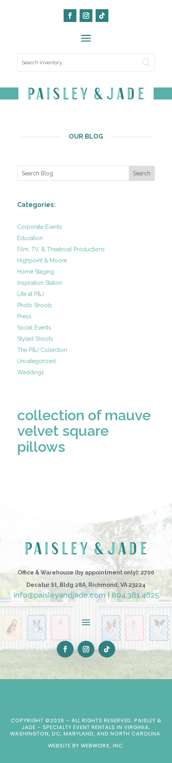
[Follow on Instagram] (86, 15)
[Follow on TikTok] (102, 15)
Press (24, 316)
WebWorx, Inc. (102, 745)
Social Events (34, 327)
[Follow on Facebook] (70, 15)
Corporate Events (39, 227)
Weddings (30, 372)
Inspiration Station (39, 283)
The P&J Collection (42, 350)
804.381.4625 (135, 594)
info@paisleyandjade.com (60, 594)
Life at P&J (30, 294)
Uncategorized (36, 361)
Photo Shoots (34, 305)
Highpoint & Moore (42, 260)
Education (30, 238)
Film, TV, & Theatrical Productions (61, 249)
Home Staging (35, 271)
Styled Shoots (35, 339)
